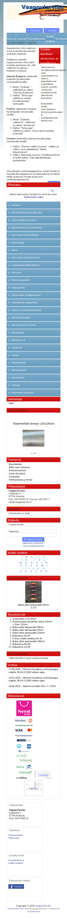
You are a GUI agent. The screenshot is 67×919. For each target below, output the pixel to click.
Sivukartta (14, 476)
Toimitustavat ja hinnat (20, 480)
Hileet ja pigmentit (21, 280)
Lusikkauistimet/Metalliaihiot (26, 265)
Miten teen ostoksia (19, 467)
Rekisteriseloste (17, 470)
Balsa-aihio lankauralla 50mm (33, 605)
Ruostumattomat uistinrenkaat (27, 227)
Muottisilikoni (18, 377)
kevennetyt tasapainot (23, 392)
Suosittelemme (36, 39)
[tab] (33, 205)
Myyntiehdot (15, 464)
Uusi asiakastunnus (33, 546)
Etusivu (11, 39)
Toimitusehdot (15, 835)
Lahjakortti (17, 347)
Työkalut (16, 385)
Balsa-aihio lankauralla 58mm (28, 627)
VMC (11, 403)
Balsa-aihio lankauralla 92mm (28, 630)
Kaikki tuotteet (50, 38)
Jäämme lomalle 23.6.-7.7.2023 (32, 686)
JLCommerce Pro (15, 909)
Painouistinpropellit (21, 317)
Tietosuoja (13, 838)
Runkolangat (18, 242)
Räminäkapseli (19, 370)
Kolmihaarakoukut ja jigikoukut (27, 212)
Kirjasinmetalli (18, 362)
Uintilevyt (16, 205)
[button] (34, 30)
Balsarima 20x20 (21, 635)
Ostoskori (14, 509)
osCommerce (33, 911)
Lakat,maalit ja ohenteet (24, 220)
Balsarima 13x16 (21, 647)
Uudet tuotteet (17, 410)
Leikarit (15, 355)
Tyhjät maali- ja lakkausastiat (26, 295)
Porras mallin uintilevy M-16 (27, 638)
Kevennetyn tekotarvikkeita (25, 235)
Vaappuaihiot (18, 287)
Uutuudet (22, 39)
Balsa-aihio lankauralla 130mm (28, 641)
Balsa (14, 250)
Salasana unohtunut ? (33, 543)
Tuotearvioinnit (18, 653)
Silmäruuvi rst (18, 340)
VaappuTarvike (43, 906)
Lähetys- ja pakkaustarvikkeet (26, 310)
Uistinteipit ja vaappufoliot (24, 302)
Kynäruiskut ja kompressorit (25, 257)
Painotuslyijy (18, 332)
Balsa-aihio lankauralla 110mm (28, 633)
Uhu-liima (16, 272)
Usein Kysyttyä (17, 473)
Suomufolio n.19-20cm (24, 619)
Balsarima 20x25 (21, 644)
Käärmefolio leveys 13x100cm (33, 421)
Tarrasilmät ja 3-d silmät (24, 325)
